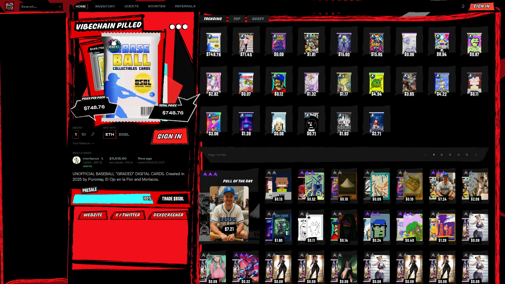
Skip (132, 256)
